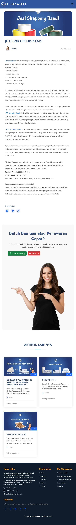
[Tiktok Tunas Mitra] (6, 509)
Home (42, 473)
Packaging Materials (64, 476)
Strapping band (10, 61)
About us (43, 476)
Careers (43, 486)
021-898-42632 (11, 488)
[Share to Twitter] (18, 211)
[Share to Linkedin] (7, 211)
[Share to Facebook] (13, 211)
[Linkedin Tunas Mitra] (15, 509)
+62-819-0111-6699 (12, 491)
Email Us (35, 253)
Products (43, 479)
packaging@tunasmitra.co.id (14, 494)
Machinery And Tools (64, 479)
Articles (43, 483)
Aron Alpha (61, 483)
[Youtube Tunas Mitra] (25, 509)
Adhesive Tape (63, 473)
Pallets (60, 486)
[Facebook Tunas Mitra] (20, 509)
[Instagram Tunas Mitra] (10, 509)
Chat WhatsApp (18, 253)
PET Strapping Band (13, 129)
